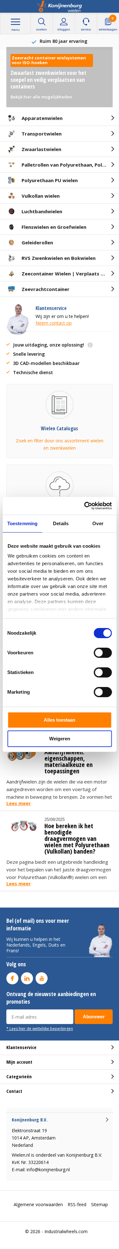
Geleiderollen (37, 242)
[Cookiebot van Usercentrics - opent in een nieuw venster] (85, 506)
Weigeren (59, 738)
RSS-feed (77, 1204)
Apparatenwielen (42, 118)
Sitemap (99, 1204)
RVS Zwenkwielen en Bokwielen (59, 258)
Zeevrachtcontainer (45, 289)
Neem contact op (54, 323)
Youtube (42, 978)
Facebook (12, 978)
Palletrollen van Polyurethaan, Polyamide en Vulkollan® (70, 165)
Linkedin (27, 978)
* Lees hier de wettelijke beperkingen (39, 1028)
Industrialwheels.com (66, 1231)
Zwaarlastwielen (41, 149)
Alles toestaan (59, 720)
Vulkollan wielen (41, 196)
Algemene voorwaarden (38, 1204)
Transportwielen (42, 133)
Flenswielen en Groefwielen (54, 227)
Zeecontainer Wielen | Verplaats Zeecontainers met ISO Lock (70, 273)
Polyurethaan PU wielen (50, 180)
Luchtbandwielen (42, 211)
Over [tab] (97, 523)
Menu (15, 29)
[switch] (103, 653)
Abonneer (94, 1016)
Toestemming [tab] (22, 523)
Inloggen (63, 29)
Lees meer (18, 803)
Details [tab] (61, 523)
